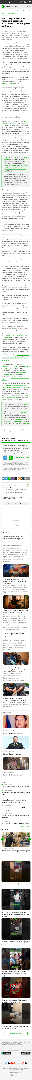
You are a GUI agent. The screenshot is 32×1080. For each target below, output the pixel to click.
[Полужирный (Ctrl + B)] (5, 503)
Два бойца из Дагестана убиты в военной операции (16, 816)
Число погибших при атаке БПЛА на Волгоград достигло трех (14, 809)
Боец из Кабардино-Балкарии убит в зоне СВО (16, 793)
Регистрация (16, 520)
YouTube (26, 423)
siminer (15, 485)
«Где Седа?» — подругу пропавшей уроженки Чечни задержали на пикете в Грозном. (15, 914)
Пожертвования (27, 1050)
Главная (4, 13)
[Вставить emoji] (20, 503)
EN (5, 1)
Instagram (26, 419)
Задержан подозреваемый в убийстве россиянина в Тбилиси (14, 699)
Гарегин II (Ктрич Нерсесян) (13, 775)
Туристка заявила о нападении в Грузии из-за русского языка (15, 1027)
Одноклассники (16, 421)
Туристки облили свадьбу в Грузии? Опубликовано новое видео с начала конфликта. (14, 973)
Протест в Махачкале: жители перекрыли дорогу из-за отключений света (16, 943)
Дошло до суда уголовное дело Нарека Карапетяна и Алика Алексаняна (14, 636)
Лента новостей (12, 13)
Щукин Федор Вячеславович (13, 754)
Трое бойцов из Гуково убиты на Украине (16, 823)
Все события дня (25, 826)
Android (23, 404)
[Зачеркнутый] (15, 503)
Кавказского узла (7, 83)
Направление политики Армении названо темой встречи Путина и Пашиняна (14, 581)
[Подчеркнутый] (12, 503)
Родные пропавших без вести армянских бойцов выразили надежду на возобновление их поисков (13, 539)
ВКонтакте (7, 421)
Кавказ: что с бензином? (10, 11)
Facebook (19, 419)
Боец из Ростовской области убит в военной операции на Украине (14, 801)
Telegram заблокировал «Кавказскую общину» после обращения (14, 1001)
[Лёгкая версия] (9, 2)
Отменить (16, 525)
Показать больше (16, 1033)
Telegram (23, 412)
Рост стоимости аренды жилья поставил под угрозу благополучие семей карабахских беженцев (15, 669)
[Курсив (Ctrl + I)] (8, 503)
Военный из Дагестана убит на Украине (15, 786)
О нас (3, 1050)
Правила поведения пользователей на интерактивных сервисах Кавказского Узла (16, 1069)
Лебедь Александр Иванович (13, 733)
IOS (28, 404)
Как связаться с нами (13, 1050)
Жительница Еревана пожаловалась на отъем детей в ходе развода (15, 611)
